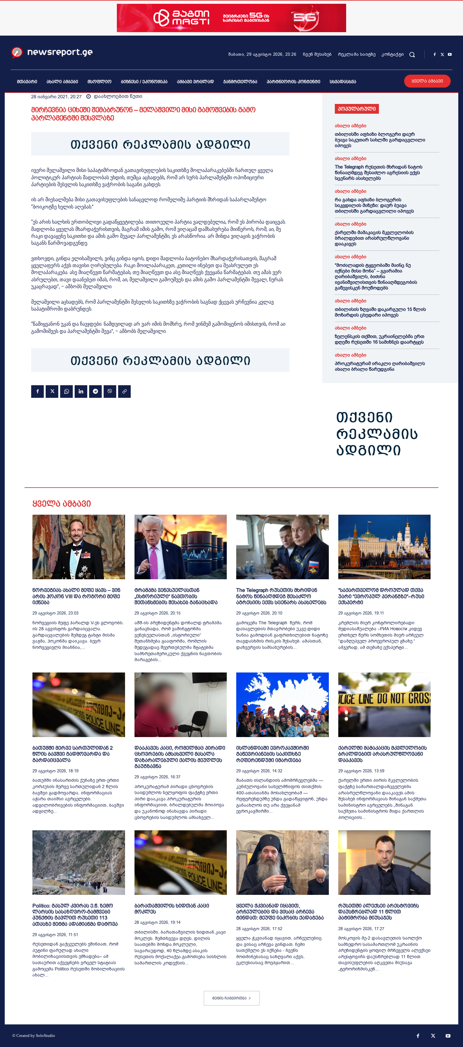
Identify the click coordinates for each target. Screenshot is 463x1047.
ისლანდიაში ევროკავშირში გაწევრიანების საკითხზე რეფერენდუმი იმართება (272, 754)
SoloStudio (45, 1035)
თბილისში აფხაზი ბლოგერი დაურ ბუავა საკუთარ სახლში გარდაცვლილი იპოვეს (380, 140)
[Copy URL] (124, 391)
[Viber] (110, 391)
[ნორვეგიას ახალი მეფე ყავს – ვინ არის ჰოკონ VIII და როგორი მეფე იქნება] (78, 547)
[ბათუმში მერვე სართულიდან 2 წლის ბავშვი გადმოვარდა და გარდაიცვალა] (78, 704)
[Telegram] (95, 391)
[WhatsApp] (66, 391)
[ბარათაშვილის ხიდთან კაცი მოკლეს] (180, 862)
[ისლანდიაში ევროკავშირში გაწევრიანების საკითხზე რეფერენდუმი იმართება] (282, 704)
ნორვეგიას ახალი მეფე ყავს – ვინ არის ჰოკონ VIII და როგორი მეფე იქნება (76, 596)
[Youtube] (450, 55)
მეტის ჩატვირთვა (229, 998)
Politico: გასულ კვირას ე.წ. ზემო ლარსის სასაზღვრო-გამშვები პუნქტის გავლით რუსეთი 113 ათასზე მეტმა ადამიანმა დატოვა (75, 915)
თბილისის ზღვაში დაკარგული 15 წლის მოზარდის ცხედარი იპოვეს (380, 312)
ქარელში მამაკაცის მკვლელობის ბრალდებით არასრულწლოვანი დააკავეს (374, 238)
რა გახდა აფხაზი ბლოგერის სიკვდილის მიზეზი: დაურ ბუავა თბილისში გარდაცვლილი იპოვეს (374, 205)
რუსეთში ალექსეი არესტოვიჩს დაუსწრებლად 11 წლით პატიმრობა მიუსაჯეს (378, 911)
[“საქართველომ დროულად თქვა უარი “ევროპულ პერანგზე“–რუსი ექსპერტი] (384, 547)
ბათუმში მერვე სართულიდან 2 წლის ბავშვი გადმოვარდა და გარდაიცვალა (72, 754)
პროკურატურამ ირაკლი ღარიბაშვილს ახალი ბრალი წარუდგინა (380, 366)
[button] (412, 54)
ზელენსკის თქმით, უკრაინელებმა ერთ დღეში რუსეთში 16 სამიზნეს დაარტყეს (379, 339)
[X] (442, 55)
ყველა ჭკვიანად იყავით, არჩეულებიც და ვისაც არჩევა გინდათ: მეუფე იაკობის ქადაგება (280, 911)
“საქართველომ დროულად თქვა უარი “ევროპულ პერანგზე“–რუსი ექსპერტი (381, 596)
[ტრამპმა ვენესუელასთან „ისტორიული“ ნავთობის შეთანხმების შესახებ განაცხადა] (180, 547)
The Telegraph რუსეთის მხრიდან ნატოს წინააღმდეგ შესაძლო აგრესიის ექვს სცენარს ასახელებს (378, 172)
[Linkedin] (81, 391)
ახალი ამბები (350, 125)
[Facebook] (434, 55)
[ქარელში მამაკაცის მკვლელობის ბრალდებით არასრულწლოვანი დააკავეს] (384, 704)
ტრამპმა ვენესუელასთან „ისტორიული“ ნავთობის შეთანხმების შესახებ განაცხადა (176, 596)
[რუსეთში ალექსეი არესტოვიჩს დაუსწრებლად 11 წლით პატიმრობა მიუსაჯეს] (384, 862)
